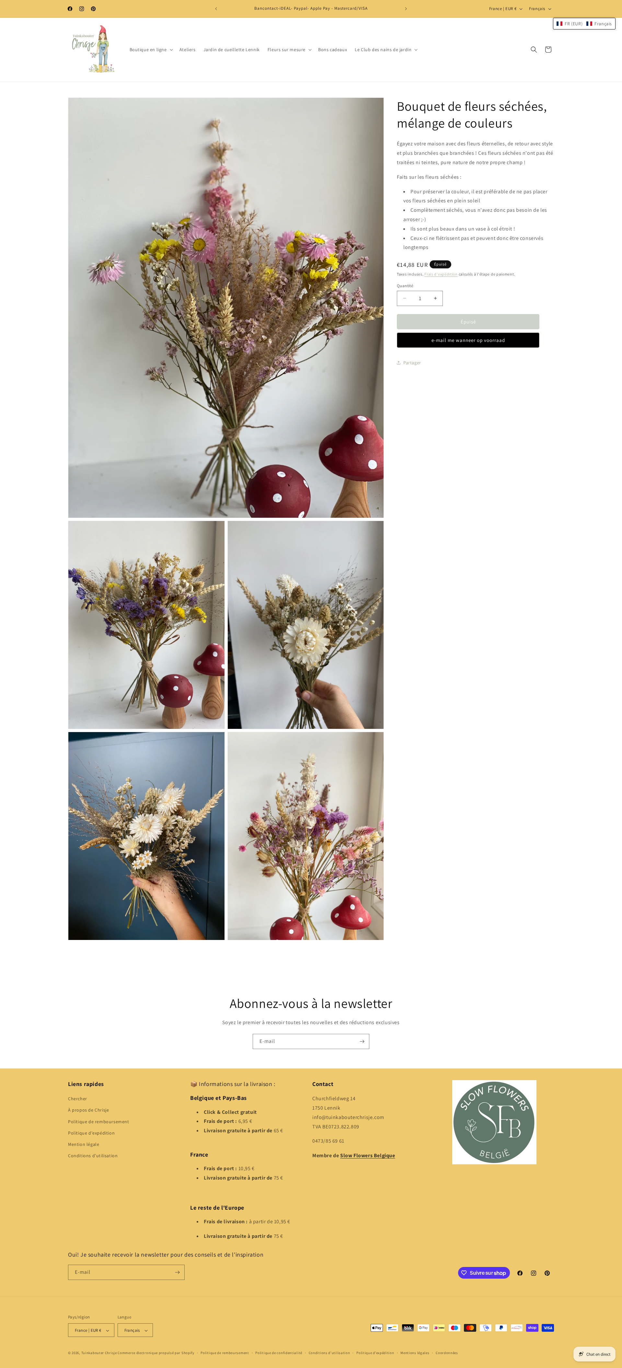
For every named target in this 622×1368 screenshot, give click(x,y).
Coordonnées (447, 1353)
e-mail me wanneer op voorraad (468, 340)
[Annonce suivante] (406, 9)
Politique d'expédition (91, 1133)
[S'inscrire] (362, 1041)
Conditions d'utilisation (93, 1156)
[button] (151, 49)
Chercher (77, 1099)
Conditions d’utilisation (329, 1353)
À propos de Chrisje (88, 1110)
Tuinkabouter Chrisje (99, 1353)
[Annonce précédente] (216, 9)
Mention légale (83, 1144)
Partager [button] (412, 363)
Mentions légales (414, 1353)
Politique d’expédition (375, 1353)
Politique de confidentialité (278, 1353)
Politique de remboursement (98, 1122)
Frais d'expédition (441, 274)
